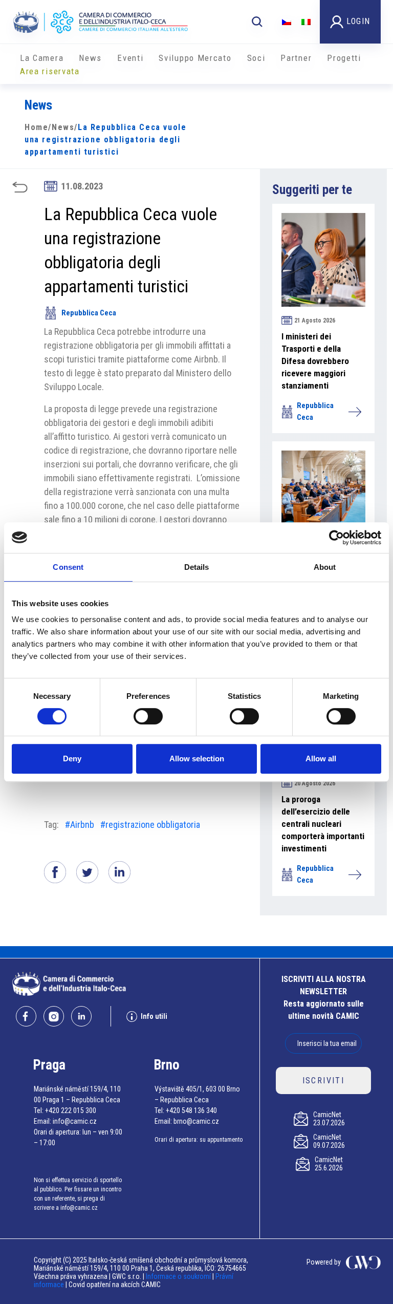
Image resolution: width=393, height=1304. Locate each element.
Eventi (130, 58)
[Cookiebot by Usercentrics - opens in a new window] (336, 537)
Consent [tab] (68, 567)
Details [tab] (196, 567)
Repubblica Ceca (88, 312)
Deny (72, 758)
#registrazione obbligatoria (150, 824)
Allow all (320, 758)
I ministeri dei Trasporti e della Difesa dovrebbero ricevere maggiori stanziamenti (315, 361)
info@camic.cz (75, 1121)
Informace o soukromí (179, 1276)
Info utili (154, 1016)
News (90, 58)
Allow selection (196, 758)
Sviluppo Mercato (195, 58)
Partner (296, 58)
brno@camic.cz (196, 1121)
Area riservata (50, 71)
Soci (256, 58)
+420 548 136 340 (191, 1110)
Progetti (344, 58)
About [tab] (325, 567)
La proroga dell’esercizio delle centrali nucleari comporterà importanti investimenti (322, 823)
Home (36, 127)
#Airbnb (79, 824)
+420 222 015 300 (70, 1110)
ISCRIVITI (323, 1080)
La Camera (41, 58)
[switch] (148, 716)
